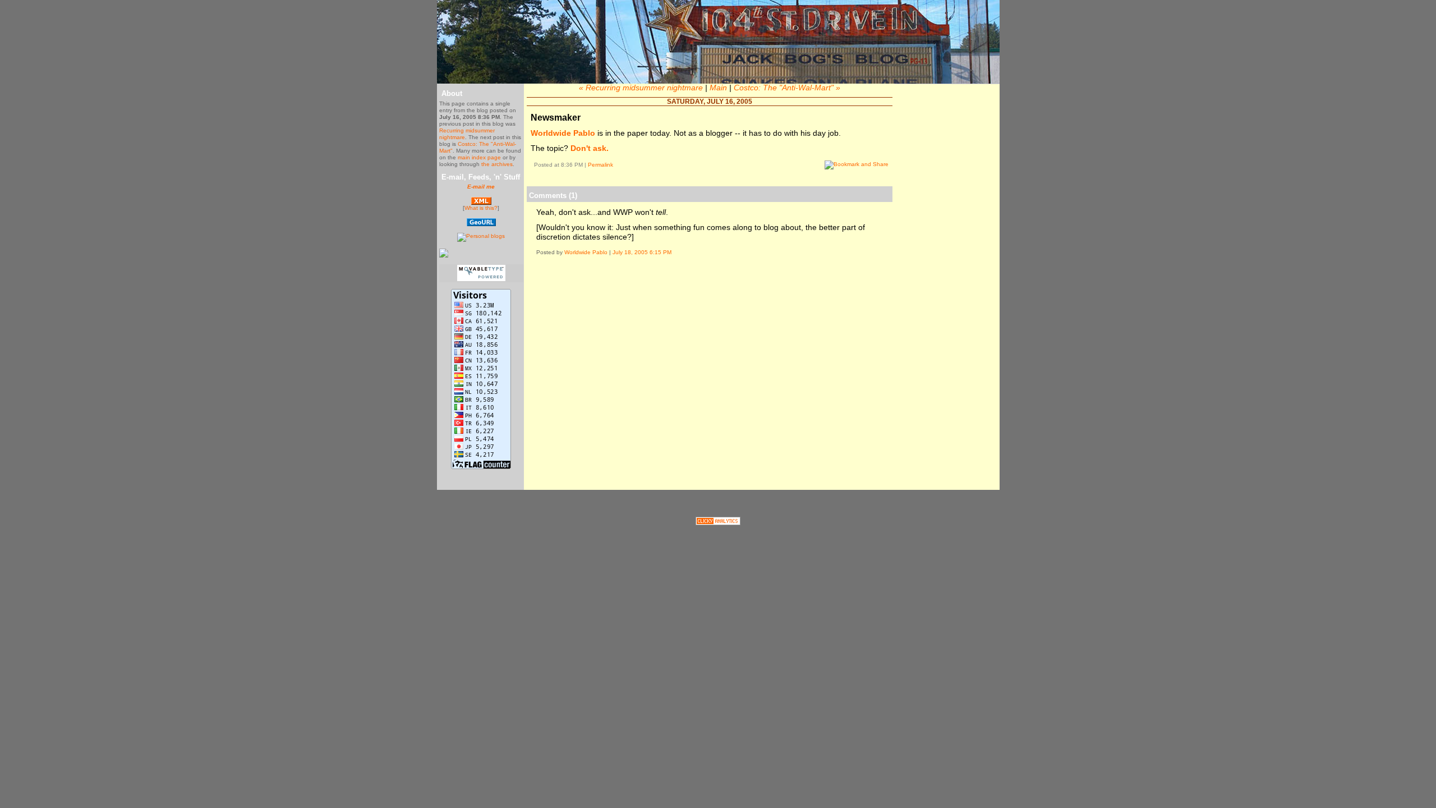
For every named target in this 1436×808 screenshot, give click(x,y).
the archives (497, 164)
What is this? (481, 208)
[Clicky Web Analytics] (718, 522)
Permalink (600, 165)
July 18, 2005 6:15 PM (642, 252)
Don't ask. (589, 148)
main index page (479, 157)
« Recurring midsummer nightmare (641, 87)
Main (718, 87)
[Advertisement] (709, 298)
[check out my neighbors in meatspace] (481, 224)
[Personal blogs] (481, 236)
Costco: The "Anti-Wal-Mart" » (787, 87)
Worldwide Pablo (563, 132)
